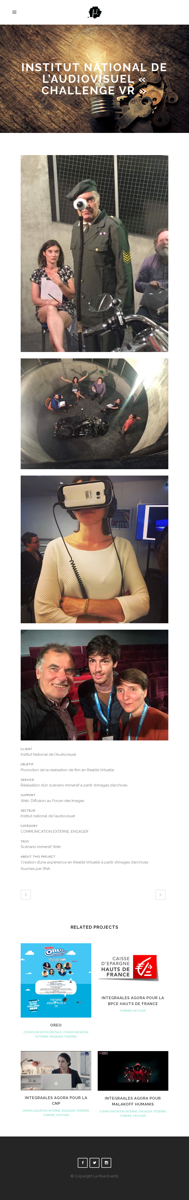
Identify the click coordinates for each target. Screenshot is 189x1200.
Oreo (56, 1025)
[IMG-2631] (94, 626)
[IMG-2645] (94, 743)
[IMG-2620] (94, 355)
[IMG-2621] (94, 472)
